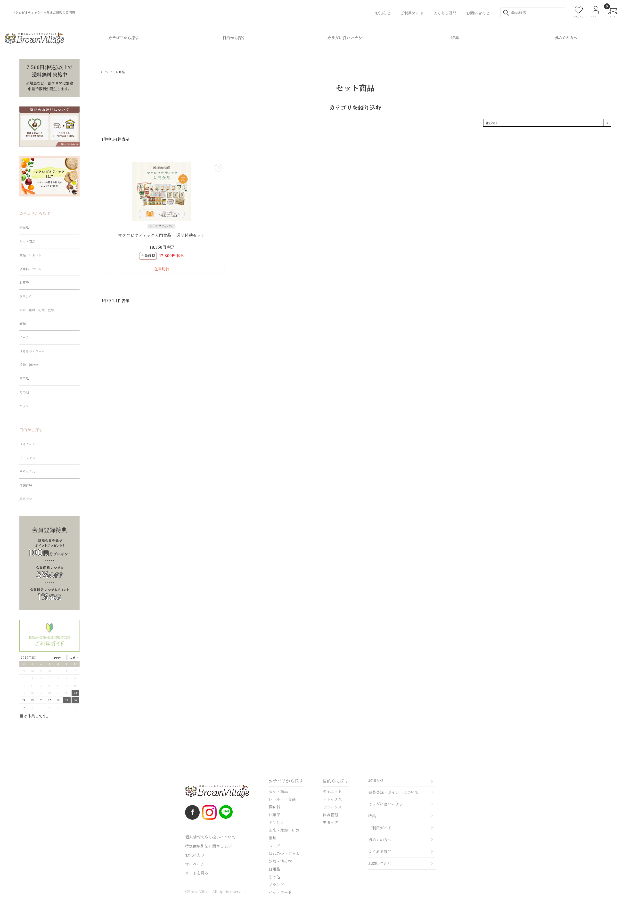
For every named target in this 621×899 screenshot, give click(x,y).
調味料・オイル (30, 269)
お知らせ (376, 780)
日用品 (24, 378)
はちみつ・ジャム (32, 351)
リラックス (27, 471)
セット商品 (27, 241)
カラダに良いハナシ (344, 38)
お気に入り (194, 855)
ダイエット (27, 444)
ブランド (25, 406)
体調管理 (25, 485)
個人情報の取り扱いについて (210, 837)
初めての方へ (565, 38)
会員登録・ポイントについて (393, 792)
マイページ (194, 864)
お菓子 (24, 282)
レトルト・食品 (282, 799)
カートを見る (196, 873)
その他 (24, 392)
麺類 (22, 323)
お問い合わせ (380, 863)
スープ (23, 337)
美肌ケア (25, 499)
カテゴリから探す (123, 38)
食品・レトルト (30, 255)
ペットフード (280, 892)
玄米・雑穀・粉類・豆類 (36, 310)
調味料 (274, 807)
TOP (102, 72)
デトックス (27, 458)
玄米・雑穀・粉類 (284, 830)
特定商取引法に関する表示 (208, 846)
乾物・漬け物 (28, 364)
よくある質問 (380, 851)
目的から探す (234, 38)
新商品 (24, 227)
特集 (455, 38)
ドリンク (25, 296)
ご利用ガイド (380, 828)
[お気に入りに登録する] (218, 168)
